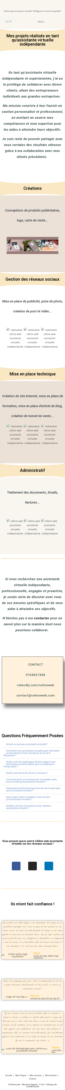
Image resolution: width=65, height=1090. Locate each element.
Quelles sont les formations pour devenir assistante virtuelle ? (28, 806)
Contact (32, 1078)
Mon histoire (51, 1075)
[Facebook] (16, 866)
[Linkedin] (48, 866)
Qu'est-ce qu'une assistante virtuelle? (27, 744)
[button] (4, 245)
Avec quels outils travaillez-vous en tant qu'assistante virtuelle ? (28, 798)
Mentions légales (30, 1084)
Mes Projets (20, 1075)
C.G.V (41, 1084)
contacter (41, 618)
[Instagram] (32, 866)
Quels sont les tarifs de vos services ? (27, 773)
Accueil (8, 1075)
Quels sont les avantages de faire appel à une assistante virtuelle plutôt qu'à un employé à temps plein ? (30, 764)
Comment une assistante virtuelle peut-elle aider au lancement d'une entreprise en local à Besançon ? (32, 753)
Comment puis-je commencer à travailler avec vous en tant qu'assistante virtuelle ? (31, 780)
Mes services (36, 1075)
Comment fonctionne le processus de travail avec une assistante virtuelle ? (33, 789)
